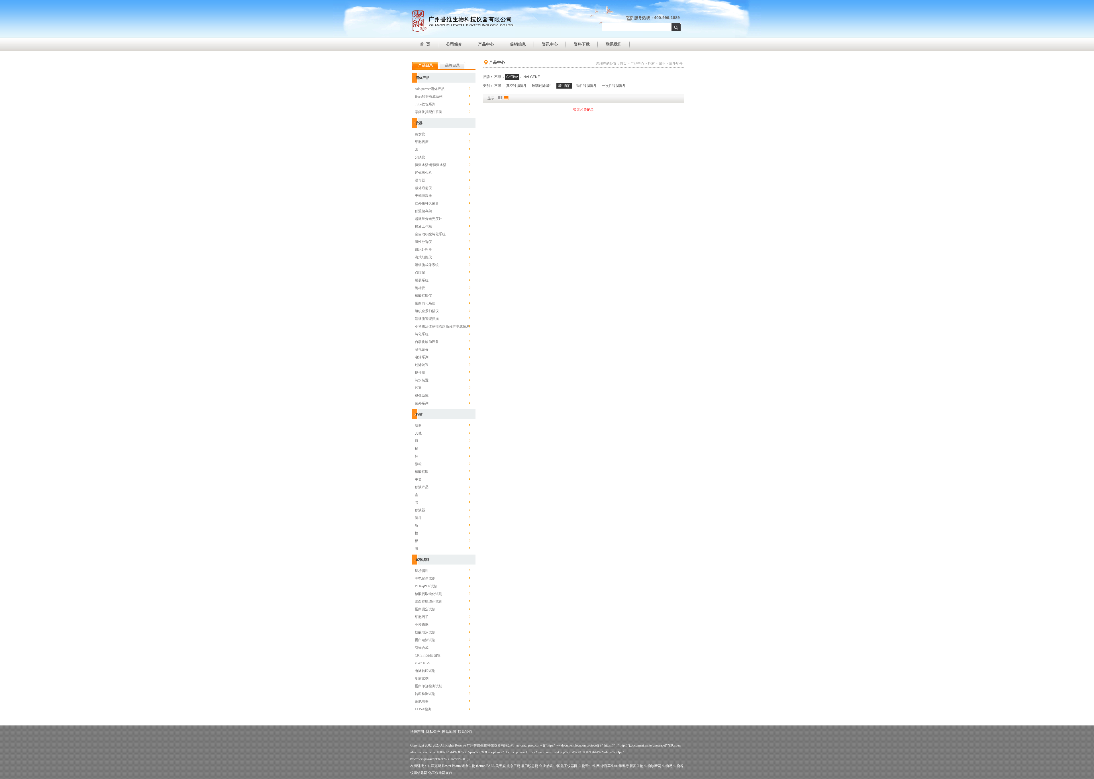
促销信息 (518, 44)
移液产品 (421, 487)
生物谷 (678, 766)
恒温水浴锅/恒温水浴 (430, 165)
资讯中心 (550, 44)
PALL (490, 766)
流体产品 (422, 78)
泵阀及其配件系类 (428, 112)
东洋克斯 (434, 766)
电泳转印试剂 (425, 671)
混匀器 (420, 180)
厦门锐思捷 (529, 766)
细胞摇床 (421, 142)
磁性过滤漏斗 (586, 86)
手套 (418, 479)
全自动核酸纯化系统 (430, 234)
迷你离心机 (423, 173)
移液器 (420, 510)
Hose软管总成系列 (428, 97)
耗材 (419, 414)
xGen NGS (422, 663)
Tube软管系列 (425, 104)
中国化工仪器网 (565, 766)
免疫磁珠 (421, 625)
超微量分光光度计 (428, 219)
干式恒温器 (423, 196)
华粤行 (624, 766)
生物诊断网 (652, 766)
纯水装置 (421, 380)
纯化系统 (421, 334)
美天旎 (500, 766)
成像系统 (421, 396)
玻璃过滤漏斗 (542, 86)
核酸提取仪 (423, 296)
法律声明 (417, 732)
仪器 (419, 123)
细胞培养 (421, 702)
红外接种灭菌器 (427, 203)
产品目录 (425, 65)
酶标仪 (420, 288)
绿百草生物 (609, 766)
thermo (480, 766)
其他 (418, 433)
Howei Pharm (451, 766)
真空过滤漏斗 (516, 86)
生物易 (667, 766)
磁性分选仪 (423, 242)
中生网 (594, 766)
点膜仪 (420, 273)
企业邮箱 (546, 766)
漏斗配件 (676, 64)
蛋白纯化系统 (425, 303)
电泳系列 (421, 357)
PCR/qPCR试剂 (426, 586)
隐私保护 (433, 732)
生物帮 (583, 766)
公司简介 (454, 44)
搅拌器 (420, 373)
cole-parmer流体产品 (429, 89)
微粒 (418, 464)
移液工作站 (423, 226)
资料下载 (582, 44)
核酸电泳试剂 (425, 632)
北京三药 (513, 766)
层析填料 (421, 571)
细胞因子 (421, 617)
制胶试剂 (421, 678)
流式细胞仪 (423, 257)
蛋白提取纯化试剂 (428, 602)
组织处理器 (423, 250)
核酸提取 (421, 472)
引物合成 (421, 648)
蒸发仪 (420, 134)
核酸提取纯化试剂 (428, 594)
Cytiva (512, 77)
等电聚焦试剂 (425, 578)
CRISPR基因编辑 (427, 655)
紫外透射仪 (423, 188)
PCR (418, 388)
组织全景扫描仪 (427, 311)
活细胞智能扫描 (427, 319)
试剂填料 (422, 560)
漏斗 (418, 518)
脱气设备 (421, 349)
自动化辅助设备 (427, 342)
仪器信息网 (418, 773)
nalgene (531, 77)
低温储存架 (423, 211)
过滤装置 (421, 365)
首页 (623, 64)
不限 (497, 77)
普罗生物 (636, 766)
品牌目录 (452, 65)
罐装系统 (421, 280)
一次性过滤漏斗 (614, 86)
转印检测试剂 (425, 694)
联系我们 (614, 44)
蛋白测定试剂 (425, 609)
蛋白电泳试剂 (425, 640)
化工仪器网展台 (440, 773)
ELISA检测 (423, 709)
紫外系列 (421, 403)
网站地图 (449, 732)
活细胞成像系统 (427, 265)
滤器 (418, 426)
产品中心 (486, 44)
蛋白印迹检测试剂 (428, 686)
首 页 (425, 44)
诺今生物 (468, 766)
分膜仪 (420, 157)
